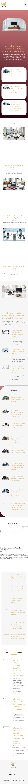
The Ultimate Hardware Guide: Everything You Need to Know (18, 425)
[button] (25, 4)
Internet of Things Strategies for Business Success (18, 612)
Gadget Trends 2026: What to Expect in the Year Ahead (18, 351)
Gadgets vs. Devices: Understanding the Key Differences (18, 368)
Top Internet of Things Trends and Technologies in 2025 (18, 636)
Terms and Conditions (14, 778)
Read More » (14, 61)
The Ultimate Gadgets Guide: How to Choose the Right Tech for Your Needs (13, 315)
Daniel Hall (3, 551)
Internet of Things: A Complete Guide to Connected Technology (14, 48)
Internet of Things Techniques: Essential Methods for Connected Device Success (18, 668)
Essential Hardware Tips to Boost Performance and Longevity (18, 478)
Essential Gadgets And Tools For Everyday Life (11, 549)
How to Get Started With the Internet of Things (17, 601)
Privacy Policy (13, 774)
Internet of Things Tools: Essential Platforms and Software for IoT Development (16, 107)
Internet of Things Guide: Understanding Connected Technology (18, 704)
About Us (13, 767)
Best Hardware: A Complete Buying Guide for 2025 (18, 399)
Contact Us (13, 771)
